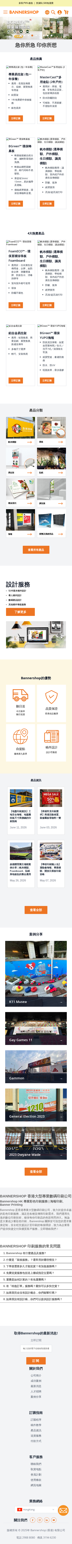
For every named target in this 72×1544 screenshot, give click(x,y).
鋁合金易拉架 (18, 333)
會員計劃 (36, 1474)
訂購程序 (36, 1419)
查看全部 (36, 910)
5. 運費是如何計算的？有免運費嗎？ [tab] (24, 1279)
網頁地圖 (36, 1485)
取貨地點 (36, 1469)
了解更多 (20, 612)
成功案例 (36, 1381)
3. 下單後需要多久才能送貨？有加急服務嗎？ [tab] (30, 1266)
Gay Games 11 (20, 1040)
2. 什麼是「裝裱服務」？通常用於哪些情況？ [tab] (30, 1259)
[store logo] (20, 12)
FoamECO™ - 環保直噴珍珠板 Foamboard (19, 255)
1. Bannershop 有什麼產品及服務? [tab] (24, 1253)
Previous (2, 28)
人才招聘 (36, 1391)
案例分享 (36, 1397)
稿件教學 (36, 1425)
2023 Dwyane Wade (25, 1154)
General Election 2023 (27, 1116)
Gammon (16, 1078)
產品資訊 (36, 1430)
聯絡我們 (36, 1464)
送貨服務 (36, 1435)
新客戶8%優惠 (26, 3)
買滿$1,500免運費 (44, 3)
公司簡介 (36, 1375)
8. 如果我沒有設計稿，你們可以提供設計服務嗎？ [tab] (32, 1299)
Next (69, 28)
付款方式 (36, 1441)
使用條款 (36, 1480)
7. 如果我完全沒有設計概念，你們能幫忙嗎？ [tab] (30, 1292)
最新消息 (36, 1386)
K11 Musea (18, 1001)
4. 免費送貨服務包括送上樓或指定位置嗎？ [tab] (28, 1273)
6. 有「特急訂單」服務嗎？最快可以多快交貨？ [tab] (31, 1286)
